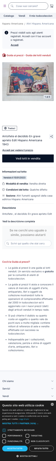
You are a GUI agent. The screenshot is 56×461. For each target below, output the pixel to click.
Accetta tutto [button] (14, 448)
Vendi (22, 15)
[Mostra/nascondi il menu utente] (4, 6)
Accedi (15, 44)
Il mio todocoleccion (40, 15)
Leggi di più (24, 419)
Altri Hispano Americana (40, 23)
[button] (28, 423)
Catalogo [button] (9, 15)
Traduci (11, 128)
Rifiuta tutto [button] (41, 448)
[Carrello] (52, 6)
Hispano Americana (12, 23)
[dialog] (28, 431)
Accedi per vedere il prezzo (17, 150)
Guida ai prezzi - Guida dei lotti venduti (29, 55)
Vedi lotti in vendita (28, 158)
